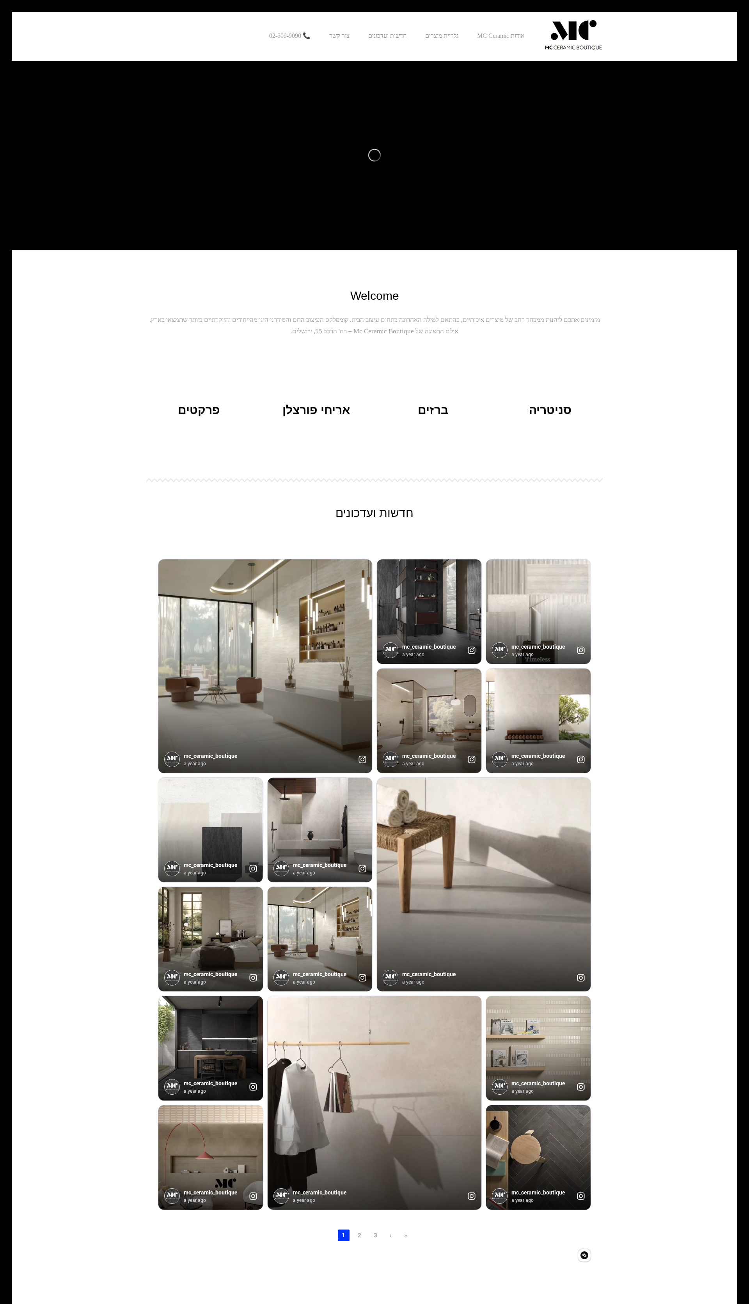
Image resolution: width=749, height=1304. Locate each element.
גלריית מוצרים (441, 36)
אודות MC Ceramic (501, 36)
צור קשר (339, 36)
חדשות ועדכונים (387, 36)
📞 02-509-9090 (290, 36)
